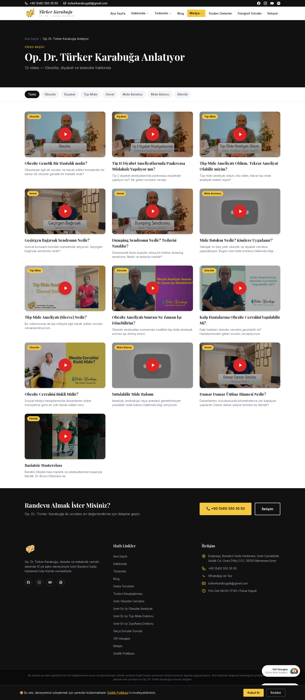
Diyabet (69, 94)
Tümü (32, 94)
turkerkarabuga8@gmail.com (87, 3)
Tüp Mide (90, 94)
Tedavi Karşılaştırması (128, 593)
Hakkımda (138, 13)
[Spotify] (278, 3)
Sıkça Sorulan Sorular (128, 631)
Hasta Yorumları (123, 586)
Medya (195, 13)
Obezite (50, 94)
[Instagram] (265, 3)
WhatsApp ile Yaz (220, 576)
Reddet (276, 692)
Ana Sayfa (117, 13)
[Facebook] (258, 3)
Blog (180, 13)
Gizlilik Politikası (123, 653)
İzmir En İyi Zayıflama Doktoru (133, 623)
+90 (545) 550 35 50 (44, 3)
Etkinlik (182, 94)
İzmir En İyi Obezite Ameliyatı (132, 608)
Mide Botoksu (133, 94)
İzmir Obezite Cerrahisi (128, 601)
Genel (110, 94)
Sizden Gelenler (220, 13)
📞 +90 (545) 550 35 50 (225, 508)
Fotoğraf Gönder (250, 13)
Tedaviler (161, 13)
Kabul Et (254, 692)
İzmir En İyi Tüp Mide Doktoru (133, 616)
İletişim (272, 13)
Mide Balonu (160, 94)
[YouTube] (272, 3)
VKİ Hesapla (121, 638)
